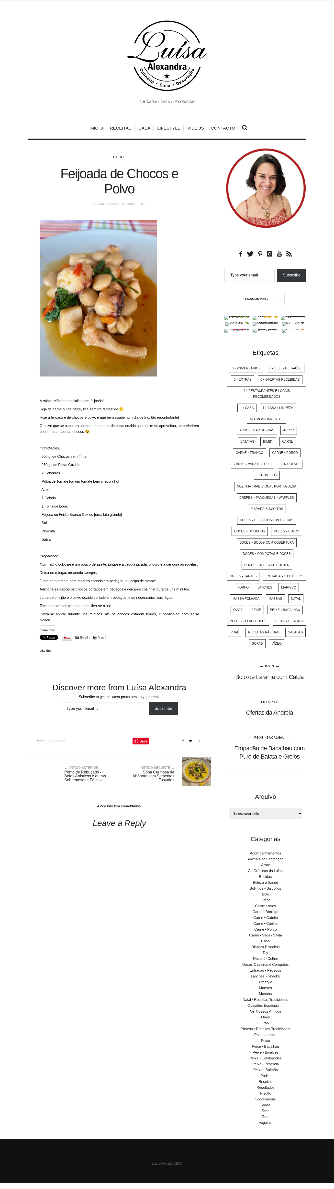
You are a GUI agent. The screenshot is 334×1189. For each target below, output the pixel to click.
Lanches (264, 587)
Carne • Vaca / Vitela (265, 935)
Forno (243, 587)
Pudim (265, 1076)
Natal (296, 598)
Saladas (295, 632)
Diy (265, 953)
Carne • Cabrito (265, 917)
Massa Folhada (246, 598)
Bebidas (265, 876)
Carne (287, 441)
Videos (195, 128)
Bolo (269, 666)
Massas (275, 598)
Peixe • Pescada (289, 621)
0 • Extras (243, 379)
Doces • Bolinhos (249, 531)
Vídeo (277, 643)
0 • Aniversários (246, 368)
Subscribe (163, 708)
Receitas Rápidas (263, 632)
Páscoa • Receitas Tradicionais (265, 1029)
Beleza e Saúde (265, 882)
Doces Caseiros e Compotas (265, 964)
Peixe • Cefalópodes (248, 621)
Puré (235, 632)
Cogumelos (266, 475)
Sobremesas (265, 1099)
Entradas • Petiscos (265, 970)
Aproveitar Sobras (256, 430)
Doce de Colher (265, 958)
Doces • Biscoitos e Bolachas (266, 520)
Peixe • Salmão (265, 1070)
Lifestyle (168, 128)
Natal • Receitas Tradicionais (265, 999)
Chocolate (290, 464)
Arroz (288, 430)
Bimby (268, 441)
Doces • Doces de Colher (266, 565)
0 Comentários (57, 740)
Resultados (265, 1087)
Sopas (257, 643)
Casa (144, 128)
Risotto (265, 1093)
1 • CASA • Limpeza (278, 408)
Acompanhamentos (267, 419)
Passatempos (265, 1035)
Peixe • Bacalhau (285, 610)
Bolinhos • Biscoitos (265, 888)
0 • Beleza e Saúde (285, 368)
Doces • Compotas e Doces (267, 554)
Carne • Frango (249, 453)
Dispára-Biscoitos (266, 509)
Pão (265, 1023)
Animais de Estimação (265, 859)
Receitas (121, 128)
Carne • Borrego (265, 912)
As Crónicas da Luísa (265, 871)
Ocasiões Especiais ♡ (265, 1005)
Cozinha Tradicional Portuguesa (266, 486)
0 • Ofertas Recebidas (280, 379)
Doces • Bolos (286, 531)
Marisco (288, 587)
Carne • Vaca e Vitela (253, 464)
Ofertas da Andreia (269, 712)
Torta (265, 1117)
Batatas (247, 441)
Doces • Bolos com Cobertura (266, 542)
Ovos (238, 610)
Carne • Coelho (265, 923)
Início (96, 128)
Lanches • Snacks (265, 976)
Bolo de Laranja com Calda (269, 676)
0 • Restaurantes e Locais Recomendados (267, 393)
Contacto (223, 128)
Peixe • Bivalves (265, 1052)
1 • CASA (247, 408)
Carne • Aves (265, 906)
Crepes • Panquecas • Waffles (266, 497)
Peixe (119, 157)
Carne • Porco (285, 453)
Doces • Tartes (243, 576)
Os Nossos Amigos (265, 1011)
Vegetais (265, 1122)
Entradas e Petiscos (284, 576)
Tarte (265, 1111)
